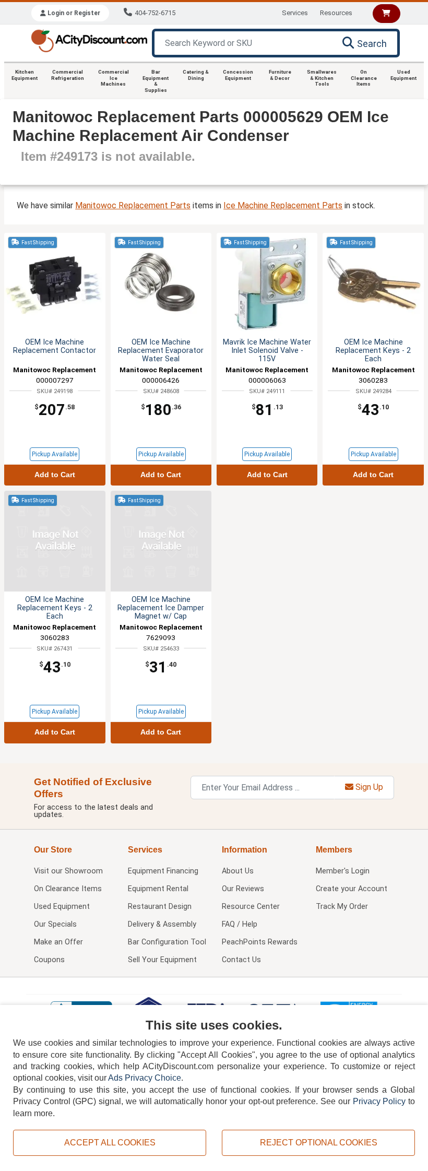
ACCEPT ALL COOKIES (110, 1142)
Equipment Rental (158, 888)
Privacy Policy (379, 1101)
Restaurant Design (160, 906)
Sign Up (368, 787)
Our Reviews (243, 888)
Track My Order (342, 906)
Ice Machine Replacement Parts (282, 205)
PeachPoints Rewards (260, 942)
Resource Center (251, 906)
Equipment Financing (163, 871)
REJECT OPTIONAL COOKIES (318, 1142)
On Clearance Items (364, 78)
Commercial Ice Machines (113, 78)
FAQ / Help (239, 924)
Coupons (49, 959)
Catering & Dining (196, 75)
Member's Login (343, 871)
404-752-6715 (155, 13)
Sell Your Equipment (162, 959)
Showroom (68, 871)
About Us (238, 871)
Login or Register (73, 13)
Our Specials (55, 924)
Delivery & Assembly (162, 924)
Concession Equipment (238, 75)
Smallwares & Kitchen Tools (322, 78)
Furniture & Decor (280, 75)
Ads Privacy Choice (144, 1077)
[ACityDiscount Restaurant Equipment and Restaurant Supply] (89, 40)
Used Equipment (403, 75)
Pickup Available (54, 454)
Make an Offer (58, 942)
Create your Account (351, 888)
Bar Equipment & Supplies (155, 81)
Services (295, 13)
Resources (336, 13)
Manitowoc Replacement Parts (133, 205)
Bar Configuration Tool (167, 942)
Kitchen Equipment (24, 75)
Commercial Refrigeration (67, 75)
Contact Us (241, 959)
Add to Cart (54, 475)
